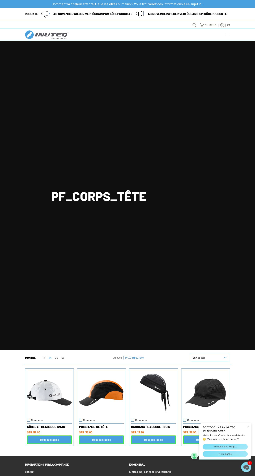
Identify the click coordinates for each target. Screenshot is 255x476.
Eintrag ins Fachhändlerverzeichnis (150, 471)
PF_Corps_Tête (134, 357)
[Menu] (227, 35)
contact (30, 471)
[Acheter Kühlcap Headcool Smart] (49, 392)
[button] (246, 467)
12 (43, 357)
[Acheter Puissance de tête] (101, 392)
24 (50, 357)
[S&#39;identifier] (222, 25)
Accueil (117, 357)
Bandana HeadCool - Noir (150, 427)
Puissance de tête (93, 427)
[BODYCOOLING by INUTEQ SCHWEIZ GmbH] (47, 35)
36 (56, 357)
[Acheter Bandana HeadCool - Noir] (153, 392)
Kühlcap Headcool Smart (47, 427)
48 (62, 357)
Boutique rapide (49, 439)
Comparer (37, 420)
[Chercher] (194, 25)
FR (228, 25)
